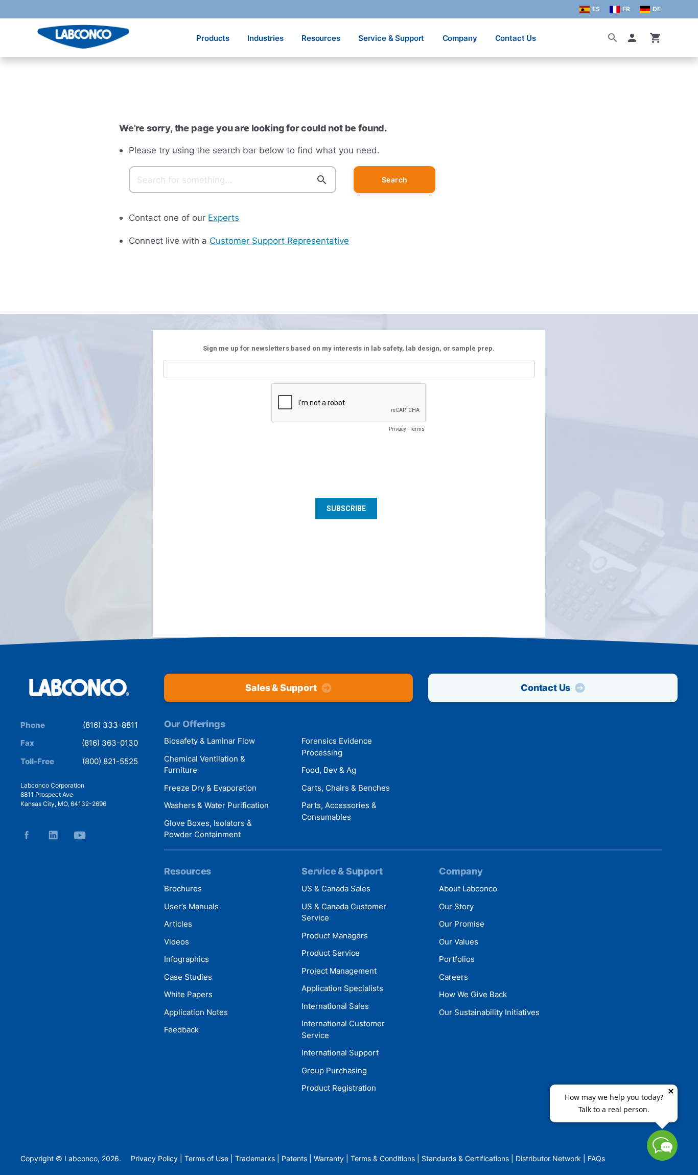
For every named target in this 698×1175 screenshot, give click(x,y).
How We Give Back (473, 994)
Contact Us (516, 38)
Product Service (330, 953)
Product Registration (338, 1088)
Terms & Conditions (383, 1158)
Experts (223, 217)
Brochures (183, 888)
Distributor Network (548, 1158)
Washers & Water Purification (216, 805)
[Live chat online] (662, 1157)
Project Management (339, 971)
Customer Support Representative (279, 240)
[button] (634, 38)
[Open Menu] (18, 32)
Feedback (181, 1029)
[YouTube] (80, 835)
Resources (320, 38)
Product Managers (334, 935)
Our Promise (461, 924)
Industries (265, 38)
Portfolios (457, 959)
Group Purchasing (334, 1070)
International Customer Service (343, 1029)
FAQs (596, 1158)
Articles (178, 924)
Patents (294, 1158)
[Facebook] (26, 835)
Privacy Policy (154, 1158)
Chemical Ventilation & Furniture (204, 764)
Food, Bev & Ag (328, 770)
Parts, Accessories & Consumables (339, 811)
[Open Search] (612, 38)
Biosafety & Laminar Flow (209, 741)
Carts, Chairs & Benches (345, 788)
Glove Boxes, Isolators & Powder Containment (208, 829)
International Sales (335, 1006)
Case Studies (188, 977)
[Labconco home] (79, 688)
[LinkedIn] (53, 835)
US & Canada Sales (335, 888)
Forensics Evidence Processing (336, 746)
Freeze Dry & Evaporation (210, 788)
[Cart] (655, 38)
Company (460, 38)
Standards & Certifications (465, 1158)
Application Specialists (342, 988)
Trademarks (255, 1158)
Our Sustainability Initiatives (489, 1012)
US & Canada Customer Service (343, 912)
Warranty (329, 1158)
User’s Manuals (191, 906)
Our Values (458, 942)
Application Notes (196, 1012)
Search (395, 179)
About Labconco (468, 888)
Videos (176, 942)
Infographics (186, 959)
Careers (453, 977)
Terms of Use (206, 1158)
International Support (340, 1052)
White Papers (188, 994)
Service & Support (391, 38)
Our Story (456, 906)
